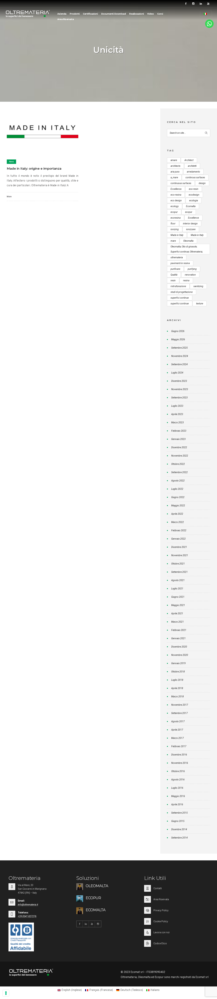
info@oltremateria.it (28, 904)
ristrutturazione (178, 286)
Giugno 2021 (177, 597)
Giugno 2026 (177, 331)
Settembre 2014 (179, 837)
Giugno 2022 (177, 497)
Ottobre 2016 (178, 771)
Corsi (160, 13)
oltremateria (177, 257)
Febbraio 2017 (178, 746)
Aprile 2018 (177, 688)
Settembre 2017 (179, 713)
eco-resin (193, 189)
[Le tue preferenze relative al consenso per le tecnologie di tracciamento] (6, 993)
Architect (188, 160)
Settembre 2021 (179, 572)
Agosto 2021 (178, 580)
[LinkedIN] (200, 3)
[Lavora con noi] (176, 934)
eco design (176, 200)
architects (175, 166)
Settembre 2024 (179, 364)
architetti (192, 166)
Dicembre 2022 (179, 447)
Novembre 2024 (179, 356)
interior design (190, 223)
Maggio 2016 (178, 796)
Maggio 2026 (178, 339)
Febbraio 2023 (178, 430)
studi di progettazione (182, 292)
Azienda (61, 13)
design (202, 183)
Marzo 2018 (177, 696)
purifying (192, 269)
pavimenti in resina (180, 263)
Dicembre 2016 (179, 754)
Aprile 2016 (177, 804)
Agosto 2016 (178, 779)
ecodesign (194, 194)
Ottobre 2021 (178, 563)
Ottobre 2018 (178, 671)
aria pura (175, 171)
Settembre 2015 (179, 812)
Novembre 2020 (179, 655)
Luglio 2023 (177, 406)
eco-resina (176, 194)
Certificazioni (90, 13)
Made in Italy (177, 235)
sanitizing (198, 286)
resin (173, 280)
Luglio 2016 (177, 787)
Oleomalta (188, 240)
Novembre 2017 (179, 704)
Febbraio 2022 (178, 530)
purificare (175, 269)
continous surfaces (195, 177)
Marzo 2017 (177, 738)
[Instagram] (193, 3)
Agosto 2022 (178, 480)
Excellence (193, 217)
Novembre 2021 (179, 555)
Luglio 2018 (177, 680)
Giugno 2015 (177, 821)
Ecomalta (190, 206)
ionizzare (190, 229)
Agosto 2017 (178, 721)
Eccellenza (176, 189)
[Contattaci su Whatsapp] (209, 27)
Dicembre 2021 (179, 547)
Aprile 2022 (177, 513)
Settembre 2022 (179, 472)
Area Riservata (65, 19)
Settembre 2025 (179, 347)
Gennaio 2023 (178, 439)
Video (150, 13)
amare (174, 160)
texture (199, 303)
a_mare (174, 177)
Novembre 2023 (179, 389)
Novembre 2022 (179, 455)
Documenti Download (113, 13)
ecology (175, 206)
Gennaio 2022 (178, 538)
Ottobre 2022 (178, 464)
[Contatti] (176, 890)
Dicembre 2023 (179, 381)
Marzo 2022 (177, 522)
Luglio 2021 (177, 588)
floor (173, 223)
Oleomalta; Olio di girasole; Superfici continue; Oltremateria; (187, 249)
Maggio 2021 (178, 605)
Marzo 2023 (177, 422)
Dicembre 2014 (179, 829)
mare (173, 240)
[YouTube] (208, 3)
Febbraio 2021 (178, 630)
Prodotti (75, 13)
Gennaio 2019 (178, 663)
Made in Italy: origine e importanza (34, 168)
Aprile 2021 (177, 613)
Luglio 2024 (177, 372)
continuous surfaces (181, 183)
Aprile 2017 (177, 729)
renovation (190, 274)
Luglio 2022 (177, 489)
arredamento (193, 171)
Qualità (174, 274)
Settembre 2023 (179, 397)
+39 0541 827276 (27, 916)
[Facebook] (186, 3)
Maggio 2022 (178, 505)
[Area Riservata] (176, 901)
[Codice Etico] (176, 943)
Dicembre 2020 (179, 646)
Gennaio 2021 (178, 638)
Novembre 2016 (179, 763)
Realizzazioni (136, 13)
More (9, 196)
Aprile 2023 (177, 414)
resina (186, 280)
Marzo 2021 (177, 621)
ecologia (193, 200)
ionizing (175, 229)
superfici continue (180, 297)
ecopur (174, 212)
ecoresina (176, 217)
